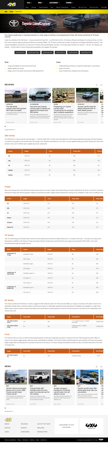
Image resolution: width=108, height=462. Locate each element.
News (27, 7)
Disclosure (25, 440)
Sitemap (32, 440)
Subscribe (25, 432)
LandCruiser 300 (47, 52)
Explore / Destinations (62, 7)
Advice (7, 428)
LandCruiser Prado (33, 52)
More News (8, 411)
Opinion (73, 7)
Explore (40, 428)
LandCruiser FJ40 (86, 52)
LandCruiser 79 (60, 52)
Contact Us (43, 440)
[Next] (106, 7)
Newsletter (42, 432)
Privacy (19, 440)
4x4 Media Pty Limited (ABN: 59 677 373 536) (87, 440)
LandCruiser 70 (20, 52)
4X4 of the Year (93, 7)
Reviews (33, 7)
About (38, 440)
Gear (52, 7)
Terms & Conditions (10, 440)
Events (24, 428)
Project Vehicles (43, 7)
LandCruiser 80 (73, 52)
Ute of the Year (82, 7)
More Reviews (9, 129)
